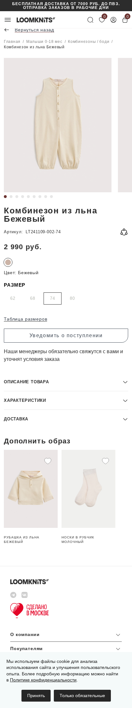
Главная (12, 41)
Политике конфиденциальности (43, 679)
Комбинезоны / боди (88, 41)
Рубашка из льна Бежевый (21, 540)
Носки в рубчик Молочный (78, 540)
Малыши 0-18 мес (44, 41)
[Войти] (113, 20)
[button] (66, 382)
